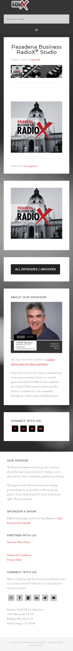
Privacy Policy (14, 560)
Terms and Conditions (19, 555)
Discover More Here (18, 542)
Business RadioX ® (36, 5)
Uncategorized (30, 166)
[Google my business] (28, 598)
